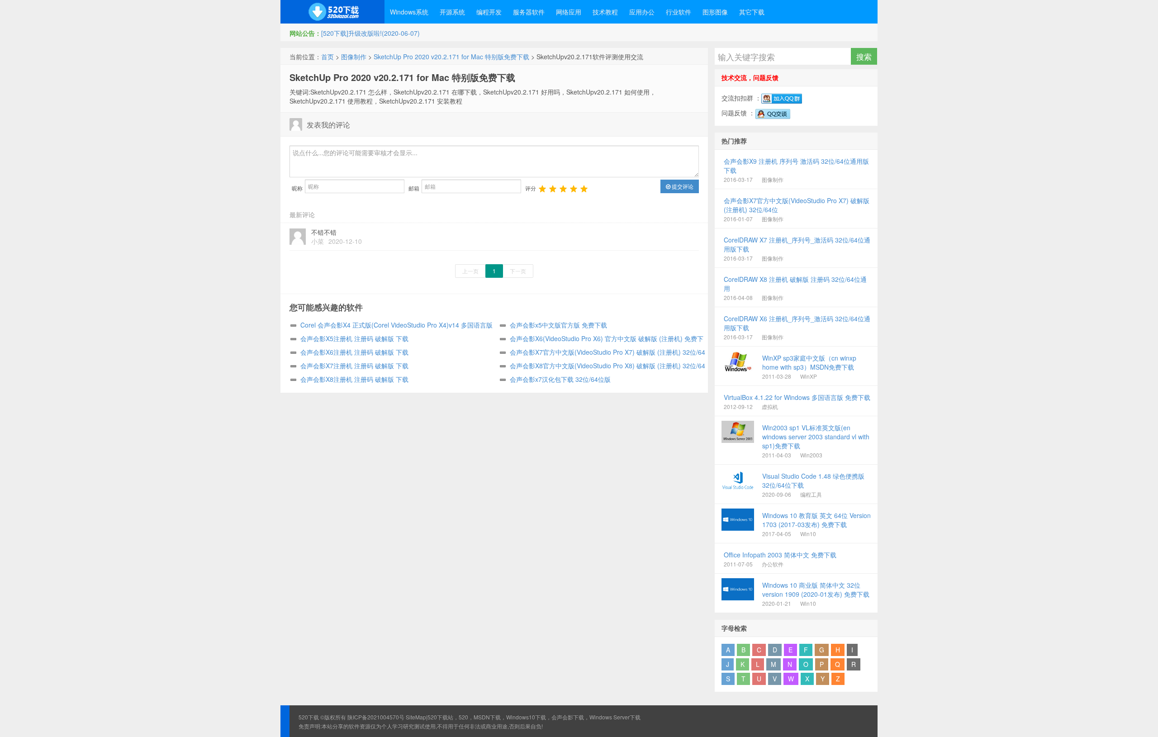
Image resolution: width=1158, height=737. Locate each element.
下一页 (518, 271)
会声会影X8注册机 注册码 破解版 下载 (354, 379)
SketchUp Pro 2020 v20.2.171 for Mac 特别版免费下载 (451, 56)
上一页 (470, 271)
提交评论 (681, 186)
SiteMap (416, 717)
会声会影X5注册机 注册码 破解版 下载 (354, 338)
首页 (327, 56)
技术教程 (605, 11)
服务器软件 (529, 11)
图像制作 (353, 56)
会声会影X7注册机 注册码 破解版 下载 (354, 365)
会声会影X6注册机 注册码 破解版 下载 (354, 352)
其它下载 (751, 11)
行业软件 (678, 11)
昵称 (297, 188)
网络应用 (568, 11)
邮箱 (413, 188)
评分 (530, 188)
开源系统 (452, 11)
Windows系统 (409, 11)
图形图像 (715, 11)
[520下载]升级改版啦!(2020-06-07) (370, 33)
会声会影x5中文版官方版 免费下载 (558, 324)
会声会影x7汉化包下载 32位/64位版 (560, 379)
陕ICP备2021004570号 (375, 717)
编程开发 (489, 11)
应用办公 (642, 11)
